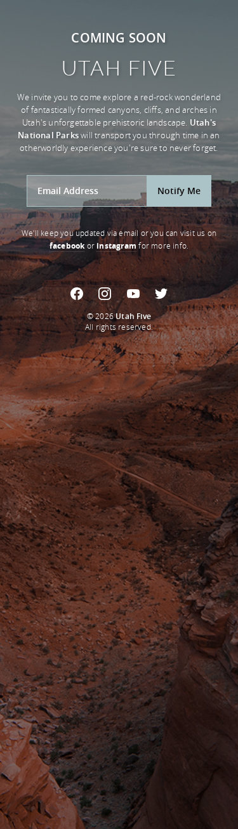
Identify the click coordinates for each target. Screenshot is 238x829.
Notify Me (179, 191)
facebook (67, 245)
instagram (116, 245)
